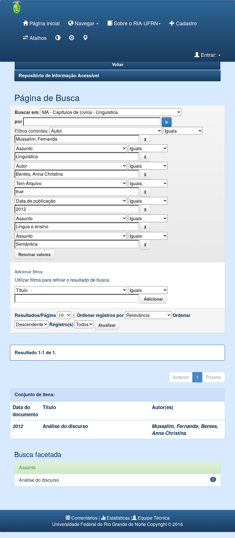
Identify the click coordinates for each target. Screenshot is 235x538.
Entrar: (208, 54)
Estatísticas (118, 517)
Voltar (117, 64)
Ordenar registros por (100, 315)
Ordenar (181, 315)
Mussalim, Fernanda (175, 426)
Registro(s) (61, 324)
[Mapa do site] (85, 38)
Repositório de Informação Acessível (59, 75)
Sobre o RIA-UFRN (135, 23)
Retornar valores (34, 254)
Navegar (84, 23)
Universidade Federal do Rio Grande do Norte (99, 524)
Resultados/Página (35, 315)
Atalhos (37, 37)
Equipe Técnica (154, 517)
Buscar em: (27, 112)
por (18, 121)
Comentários (84, 517)
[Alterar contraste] (58, 38)
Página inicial (44, 23)
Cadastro (186, 23)
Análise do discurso (65, 426)
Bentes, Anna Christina (185, 429)
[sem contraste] (72, 38)
